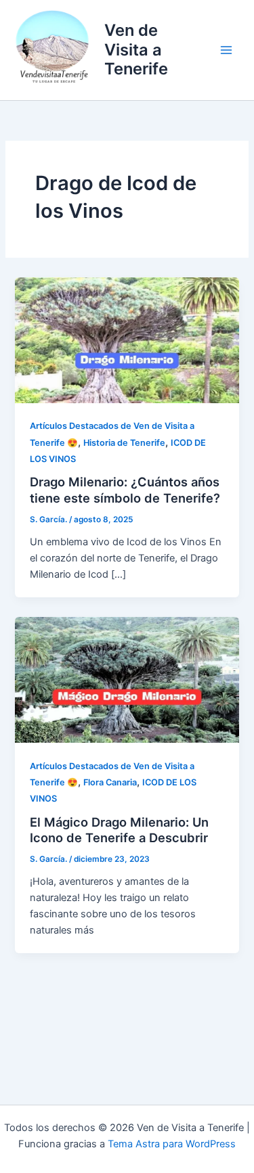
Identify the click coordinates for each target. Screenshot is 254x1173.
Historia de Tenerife (124, 443)
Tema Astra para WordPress (172, 1144)
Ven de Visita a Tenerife (136, 49)
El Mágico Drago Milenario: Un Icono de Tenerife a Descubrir (119, 830)
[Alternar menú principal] (226, 50)
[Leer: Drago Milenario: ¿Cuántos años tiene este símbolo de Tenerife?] (126, 340)
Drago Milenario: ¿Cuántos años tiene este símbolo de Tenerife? (125, 489)
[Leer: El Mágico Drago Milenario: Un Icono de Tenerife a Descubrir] (126, 679)
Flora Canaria (110, 782)
